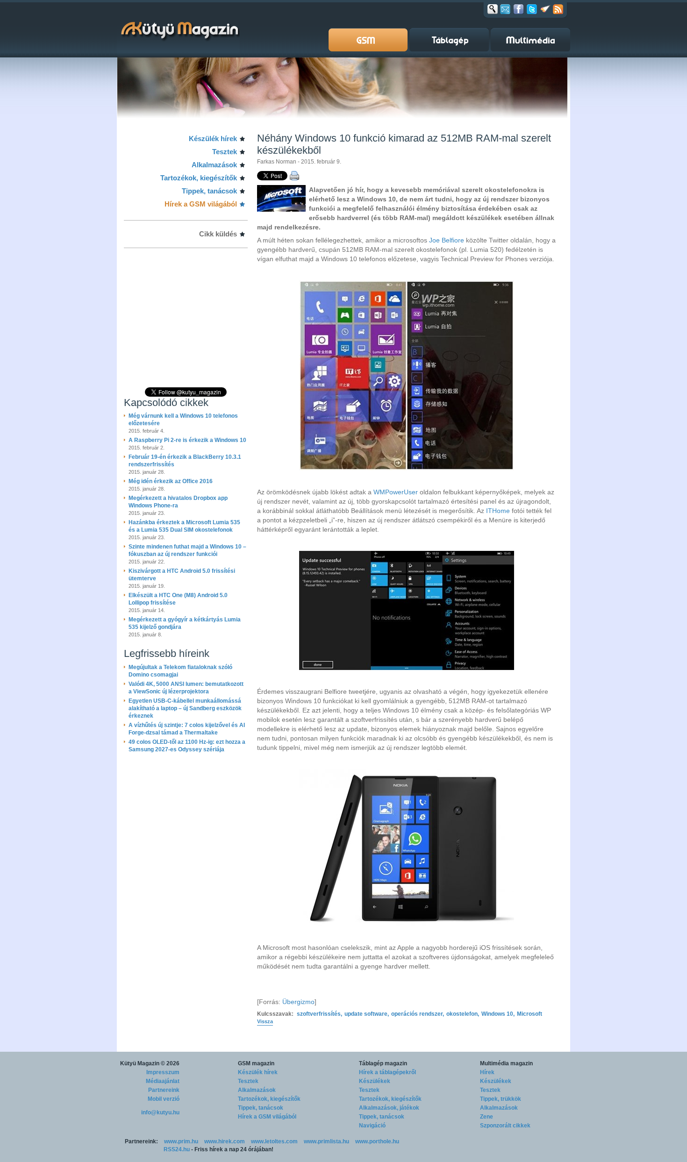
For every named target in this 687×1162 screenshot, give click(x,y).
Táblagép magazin (383, 1063)
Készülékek (374, 1081)
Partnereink (163, 1090)
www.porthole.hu (377, 1141)
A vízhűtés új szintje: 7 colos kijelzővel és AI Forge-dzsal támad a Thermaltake (187, 729)
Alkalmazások (214, 165)
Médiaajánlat (162, 1081)
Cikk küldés (218, 234)
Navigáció (372, 1125)
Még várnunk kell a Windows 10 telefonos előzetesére (183, 420)
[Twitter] (532, 9)
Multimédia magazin (506, 1063)
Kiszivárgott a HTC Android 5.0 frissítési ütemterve (182, 575)
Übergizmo (298, 1001)
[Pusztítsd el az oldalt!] (545, 9)
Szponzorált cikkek (505, 1125)
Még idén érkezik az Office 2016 (171, 481)
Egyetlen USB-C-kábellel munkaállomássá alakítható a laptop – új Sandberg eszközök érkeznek (185, 708)
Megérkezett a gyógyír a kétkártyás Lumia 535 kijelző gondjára (185, 623)
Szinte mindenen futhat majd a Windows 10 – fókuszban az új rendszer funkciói (187, 550)
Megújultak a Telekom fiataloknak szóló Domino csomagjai (180, 671)
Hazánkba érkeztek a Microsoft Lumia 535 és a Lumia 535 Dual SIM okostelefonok (184, 526)
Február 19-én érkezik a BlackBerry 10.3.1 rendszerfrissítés (185, 461)
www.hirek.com (224, 1141)
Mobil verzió (163, 1099)
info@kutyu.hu (160, 1112)
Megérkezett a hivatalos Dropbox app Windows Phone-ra (178, 502)
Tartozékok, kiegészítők (198, 178)
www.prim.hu (181, 1141)
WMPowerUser (396, 492)
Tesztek (224, 152)
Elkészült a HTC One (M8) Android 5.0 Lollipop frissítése (178, 599)
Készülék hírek (213, 139)
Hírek (487, 1072)
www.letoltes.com (274, 1141)
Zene (486, 1116)
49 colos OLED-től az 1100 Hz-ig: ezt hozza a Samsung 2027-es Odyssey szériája (187, 746)
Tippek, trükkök (500, 1099)
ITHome (499, 510)
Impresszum (162, 1072)
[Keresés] (492, 9)
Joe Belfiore (446, 240)
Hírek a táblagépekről (387, 1072)
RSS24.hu (177, 1149)
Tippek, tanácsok (209, 191)
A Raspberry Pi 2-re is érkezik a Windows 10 (187, 440)
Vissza (265, 1021)
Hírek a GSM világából (201, 204)
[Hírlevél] (505, 9)
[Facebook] (518, 9)
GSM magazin (256, 1063)
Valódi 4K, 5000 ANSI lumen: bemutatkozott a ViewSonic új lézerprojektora (186, 688)
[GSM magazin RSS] (558, 9)
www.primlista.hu (326, 1141)
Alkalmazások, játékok (389, 1108)
